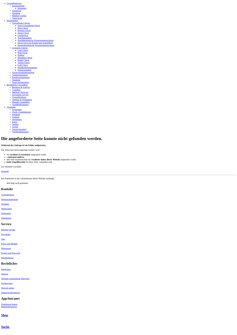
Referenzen (6, 248)
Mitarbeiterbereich (9, 307)
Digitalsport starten (9, 304)
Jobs (3, 239)
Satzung (4, 274)
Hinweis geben (7, 288)
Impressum (6, 269)
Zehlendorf (6, 213)
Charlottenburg (7, 195)
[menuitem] (14, 3)
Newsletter (5, 234)
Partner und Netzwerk (10, 253)
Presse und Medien (9, 244)
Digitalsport (6, 218)
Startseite (5, 171)
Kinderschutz (7, 283)
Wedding (5, 204)
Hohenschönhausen (9, 199)
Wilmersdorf (6, 209)
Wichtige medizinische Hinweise (15, 278)
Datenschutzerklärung (10, 292)
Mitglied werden (8, 230)
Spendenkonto (7, 258)
